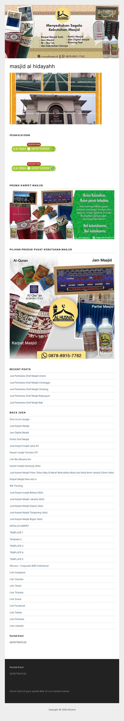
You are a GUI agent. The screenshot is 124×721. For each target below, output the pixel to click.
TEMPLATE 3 (16, 545)
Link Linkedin (17, 625)
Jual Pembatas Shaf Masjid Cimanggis (30, 382)
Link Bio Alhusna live (20, 459)
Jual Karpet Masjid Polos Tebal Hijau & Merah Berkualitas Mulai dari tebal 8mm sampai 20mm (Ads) (62, 472)
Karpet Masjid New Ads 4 (23, 479)
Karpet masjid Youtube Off (24, 452)
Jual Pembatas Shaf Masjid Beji (26, 402)
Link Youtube (16, 579)
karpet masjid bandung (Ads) (25, 465)
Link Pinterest (17, 619)
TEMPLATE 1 (16, 532)
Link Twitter (16, 612)
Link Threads (16, 592)
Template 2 (15, 539)
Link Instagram (17, 572)
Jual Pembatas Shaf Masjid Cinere (28, 375)
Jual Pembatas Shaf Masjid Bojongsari (30, 395)
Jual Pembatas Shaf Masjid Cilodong (29, 389)
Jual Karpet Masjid (19, 425)
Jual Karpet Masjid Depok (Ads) (26, 505)
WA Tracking (16, 485)
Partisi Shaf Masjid (19, 439)
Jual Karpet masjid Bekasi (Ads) (26, 492)
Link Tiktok (15, 585)
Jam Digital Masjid (19, 432)
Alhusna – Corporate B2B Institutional (29, 565)
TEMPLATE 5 (16, 559)
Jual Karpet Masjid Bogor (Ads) (26, 519)
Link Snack (15, 599)
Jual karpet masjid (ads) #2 (24, 445)
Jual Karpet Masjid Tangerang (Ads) (29, 512)
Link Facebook (17, 605)
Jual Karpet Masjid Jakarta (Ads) (27, 499)
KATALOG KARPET (19, 525)
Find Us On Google (19, 419)
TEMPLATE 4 (16, 552)
